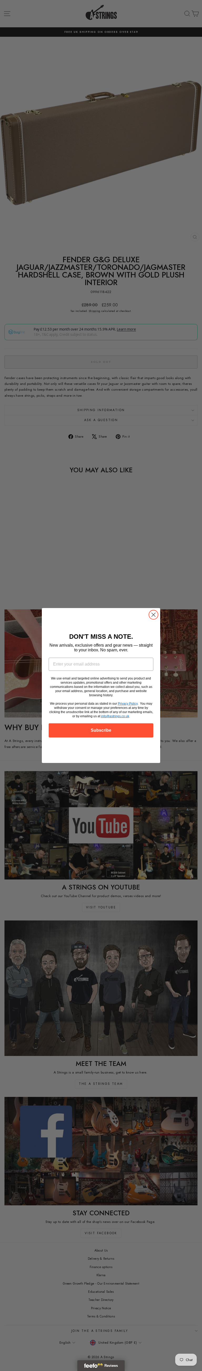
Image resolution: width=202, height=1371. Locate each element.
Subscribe (101, 730)
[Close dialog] (153, 614)
